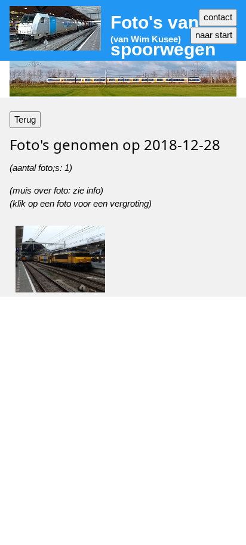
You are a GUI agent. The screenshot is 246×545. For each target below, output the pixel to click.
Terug (25, 119)
